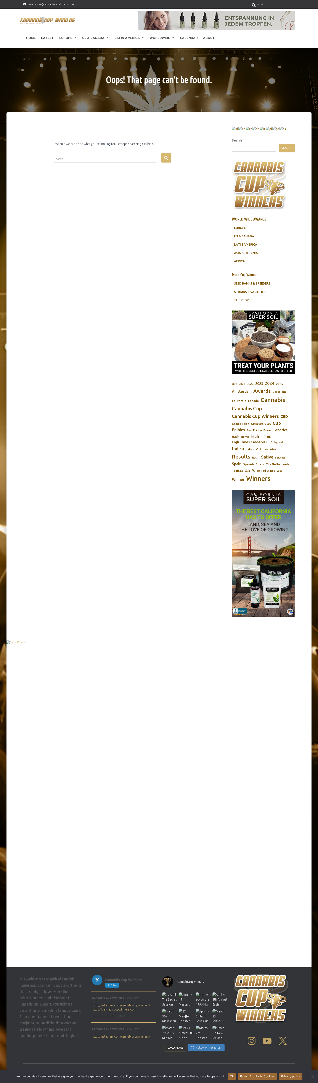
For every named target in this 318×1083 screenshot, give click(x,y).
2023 (259, 384)
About (209, 38)
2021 (242, 384)
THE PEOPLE (243, 300)
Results (241, 457)
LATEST (47, 38)
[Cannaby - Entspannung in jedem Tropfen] (216, 20)
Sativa (267, 456)
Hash (235, 436)
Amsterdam (242, 391)
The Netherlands (277, 464)
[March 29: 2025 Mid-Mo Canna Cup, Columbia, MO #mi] (169, 1033)
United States (266, 470)
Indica (238, 448)
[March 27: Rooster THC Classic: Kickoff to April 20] (203, 1033)
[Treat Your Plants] (263, 342)
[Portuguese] (275, 128)
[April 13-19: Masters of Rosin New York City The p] (186, 999)
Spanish (248, 464)
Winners (258, 478)
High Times (261, 436)
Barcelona (280, 391)
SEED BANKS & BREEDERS (252, 283)
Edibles (238, 430)
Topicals (237, 470)
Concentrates (261, 423)
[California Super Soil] (263, 553)
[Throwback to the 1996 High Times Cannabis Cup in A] (203, 999)
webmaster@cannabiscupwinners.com (51, 4)
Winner (238, 479)
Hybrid (278, 442)
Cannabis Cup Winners (255, 416)
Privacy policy (290, 1076)
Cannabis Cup (247, 408)
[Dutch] (235, 128)
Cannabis (272, 400)
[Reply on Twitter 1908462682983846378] (94, 1016)
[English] (242, 128)
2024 (269, 383)
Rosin (255, 457)
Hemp (245, 436)
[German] (256, 128)
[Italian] (263, 128)
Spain (236, 464)
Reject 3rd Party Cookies (257, 1076)
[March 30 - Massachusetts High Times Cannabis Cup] (169, 1016)
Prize (273, 449)
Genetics (280, 430)
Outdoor (262, 449)
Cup (277, 423)
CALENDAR (189, 38)
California (239, 401)
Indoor (250, 449)
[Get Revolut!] (159, 802)
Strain (260, 464)
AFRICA (239, 261)
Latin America (127, 38)
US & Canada (93, 38)
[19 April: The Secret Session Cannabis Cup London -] (169, 999)
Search (237, 140)
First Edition (254, 430)
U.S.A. (250, 470)
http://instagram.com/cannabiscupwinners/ (121, 1005)
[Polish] (269, 128)
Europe (65, 38)
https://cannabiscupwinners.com (114, 1009)
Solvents (280, 457)
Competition (240, 423)
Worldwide (160, 38)
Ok (232, 1076)
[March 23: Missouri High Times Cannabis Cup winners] (219, 1016)
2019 (234, 384)
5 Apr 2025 (133, 997)
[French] (249, 128)
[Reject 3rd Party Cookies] (312, 1076)
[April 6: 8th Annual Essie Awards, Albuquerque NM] (219, 999)
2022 (250, 384)
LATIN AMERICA (245, 244)
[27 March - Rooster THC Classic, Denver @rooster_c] (186, 1016)
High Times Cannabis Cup (252, 442)
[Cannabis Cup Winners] (48, 20)
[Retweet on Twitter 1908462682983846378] (102, 1016)
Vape (280, 471)
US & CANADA (244, 236)
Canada (253, 401)
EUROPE (240, 228)
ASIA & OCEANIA (246, 253)
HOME (31, 38)
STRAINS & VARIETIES (249, 292)
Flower (267, 430)
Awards (262, 391)
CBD (284, 416)
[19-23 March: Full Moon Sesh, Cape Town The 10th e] (186, 1033)
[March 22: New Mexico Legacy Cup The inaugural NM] (219, 1033)
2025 (279, 384)
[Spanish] (282, 128)
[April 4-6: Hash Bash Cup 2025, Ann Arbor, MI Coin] (203, 1016)
